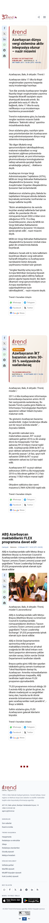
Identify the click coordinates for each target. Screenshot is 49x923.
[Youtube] (21, 889)
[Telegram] (26, 889)
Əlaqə (4, 844)
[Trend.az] (9, 17)
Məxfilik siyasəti (8, 869)
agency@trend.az (8, 811)
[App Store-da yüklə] (12, 900)
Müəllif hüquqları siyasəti (11, 873)
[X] (15, 889)
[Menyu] (44, 17)
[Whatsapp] (4, 889)
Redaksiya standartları (11, 848)
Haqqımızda (6, 837)
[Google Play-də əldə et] (31, 900)
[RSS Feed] (37, 889)
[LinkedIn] (32, 889)
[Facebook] (10, 889)
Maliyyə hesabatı (8, 855)
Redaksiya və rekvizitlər (11, 840)
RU (29, 919)
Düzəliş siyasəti (8, 852)
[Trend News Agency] (9, 788)
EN (20, 919)
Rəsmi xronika (7, 827)
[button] (4, 28)
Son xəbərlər (7, 823)
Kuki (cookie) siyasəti (10, 876)
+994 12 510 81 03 (8, 808)
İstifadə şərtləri (8, 865)
